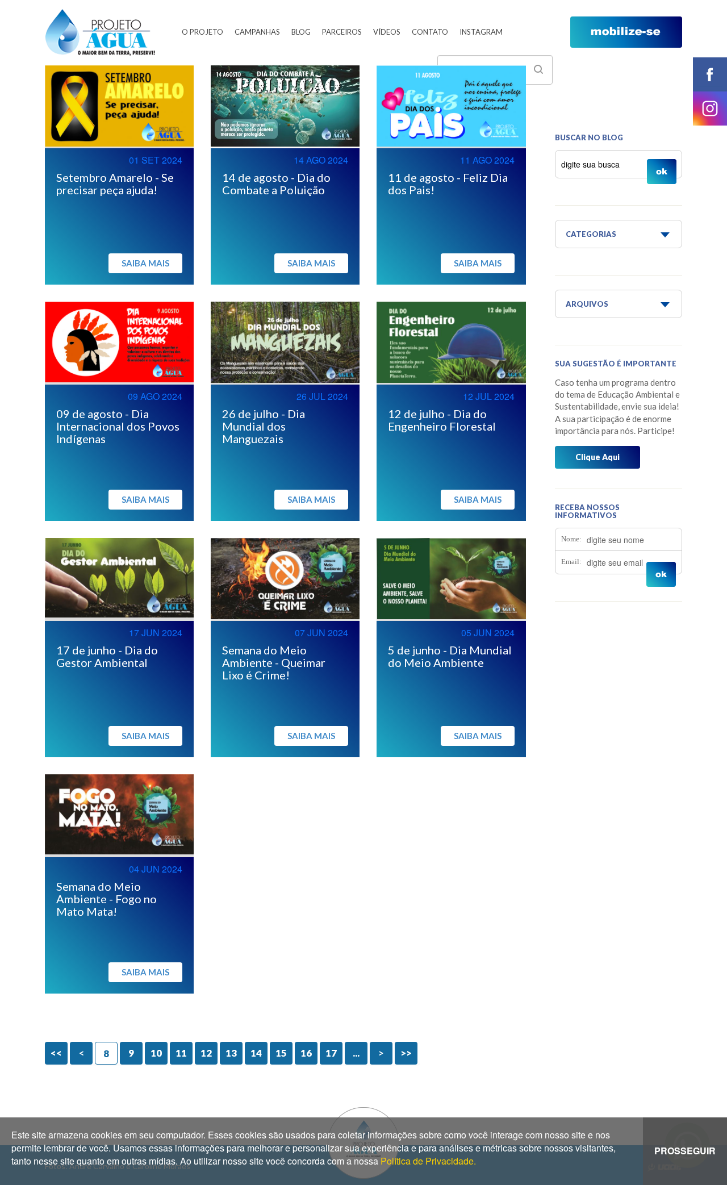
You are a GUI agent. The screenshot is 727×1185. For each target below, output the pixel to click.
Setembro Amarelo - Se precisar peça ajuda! (115, 183)
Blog (301, 31)
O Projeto (202, 31)
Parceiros (342, 31)
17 (331, 1053)
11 (181, 1053)
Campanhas (257, 31)
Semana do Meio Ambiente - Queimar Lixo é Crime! (273, 662)
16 (306, 1053)
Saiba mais (145, 263)
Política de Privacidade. (428, 1160)
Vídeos (386, 31)
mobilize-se (626, 32)
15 (281, 1053)
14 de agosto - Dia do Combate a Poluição (276, 183)
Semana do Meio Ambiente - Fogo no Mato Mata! (106, 898)
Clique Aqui (597, 457)
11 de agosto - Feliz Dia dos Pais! (448, 183)
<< (56, 1053)
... (356, 1053)
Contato (430, 31)
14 (256, 1053)
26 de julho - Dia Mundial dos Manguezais (263, 426)
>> (406, 1053)
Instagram (481, 31)
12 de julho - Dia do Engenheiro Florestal (442, 419)
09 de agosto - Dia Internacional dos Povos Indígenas (117, 426)
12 (206, 1053)
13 (231, 1053)
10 (156, 1053)
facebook (710, 74)
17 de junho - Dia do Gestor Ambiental (107, 656)
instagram (710, 108)
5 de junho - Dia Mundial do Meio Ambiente (450, 656)
